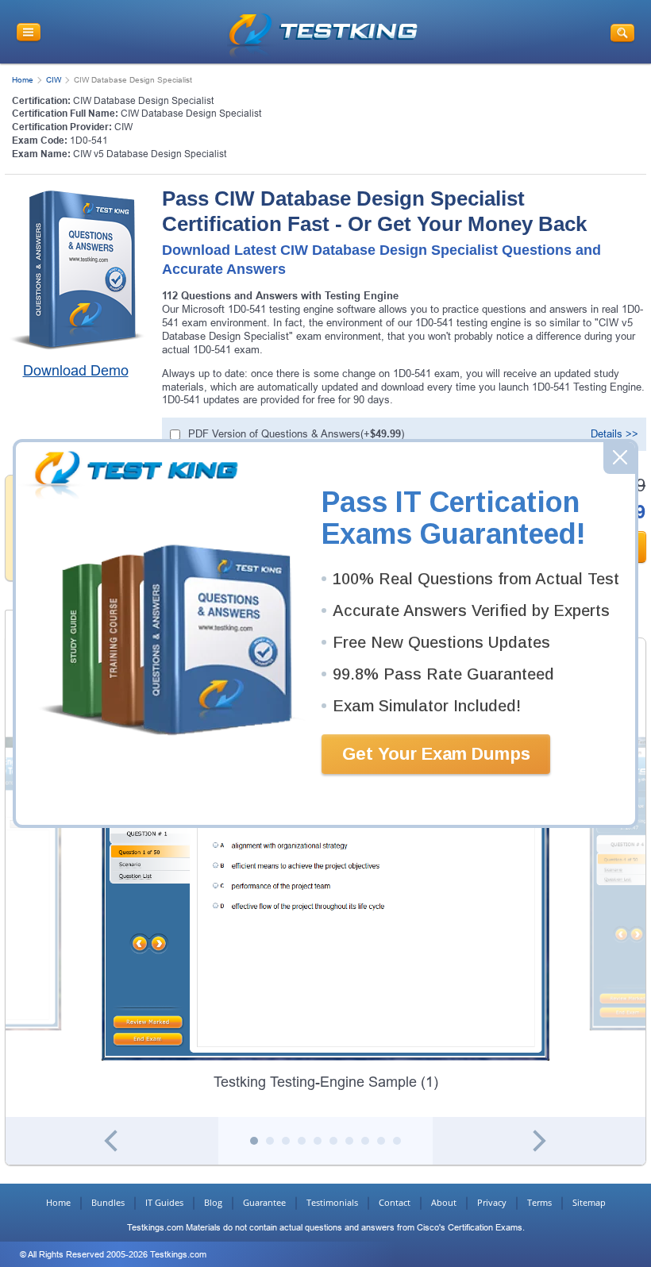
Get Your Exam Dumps (436, 754)
